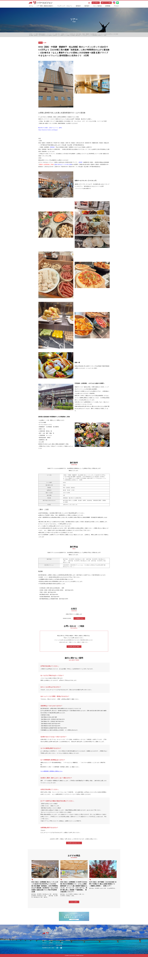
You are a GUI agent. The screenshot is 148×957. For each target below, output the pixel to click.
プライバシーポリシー (47, 945)
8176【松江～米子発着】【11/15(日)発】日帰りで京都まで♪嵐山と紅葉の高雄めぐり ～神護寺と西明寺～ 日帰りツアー (102, 884)
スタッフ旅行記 (97, 6)
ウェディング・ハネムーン (64, 6)
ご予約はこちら (79, 618)
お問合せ (96, 2)
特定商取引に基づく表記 (48, 947)
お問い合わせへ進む (74, 646)
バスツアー (50, 937)
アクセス (116, 6)
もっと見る (74, 901)
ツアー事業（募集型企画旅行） (45, 6)
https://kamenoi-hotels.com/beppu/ (48, 129)
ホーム (31, 6)
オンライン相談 (107, 2)
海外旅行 (86, 6)
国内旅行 (78, 6)
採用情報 (107, 6)
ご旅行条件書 (58, 945)
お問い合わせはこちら (74, 843)
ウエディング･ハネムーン (62, 937)
